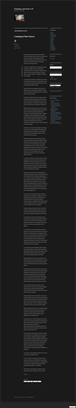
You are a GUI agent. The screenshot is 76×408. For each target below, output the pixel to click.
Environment (16, 46)
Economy (52, 33)
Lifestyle (52, 39)
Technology (53, 49)
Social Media (53, 48)
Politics (52, 44)
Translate (57, 86)
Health (52, 37)
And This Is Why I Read (55, 103)
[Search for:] (55, 67)
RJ (14, 43)
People (52, 40)
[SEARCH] (61, 67)
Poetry (52, 41)
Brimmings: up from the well (23, 9)
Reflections (53, 47)
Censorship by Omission (55, 121)
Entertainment (53, 35)
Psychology (53, 45)
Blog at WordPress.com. (30, 397)
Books (52, 32)
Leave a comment (17, 47)
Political (52, 43)
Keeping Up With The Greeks (56, 123)
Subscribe (52, 77)
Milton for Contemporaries (56, 112)
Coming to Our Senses (24, 36)
